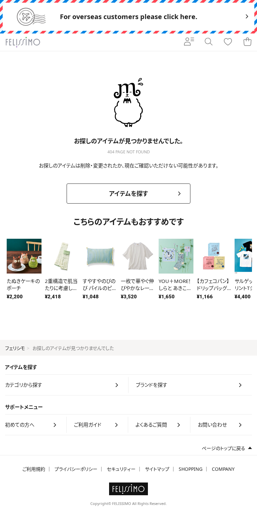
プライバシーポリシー (76, 469)
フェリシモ (15, 348)
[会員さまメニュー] (189, 42)
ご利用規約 (33, 469)
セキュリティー (121, 469)
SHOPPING (190, 469)
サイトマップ (157, 469)
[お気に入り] (228, 42)
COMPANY (223, 469)
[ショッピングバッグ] (247, 42)
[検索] (208, 42)
